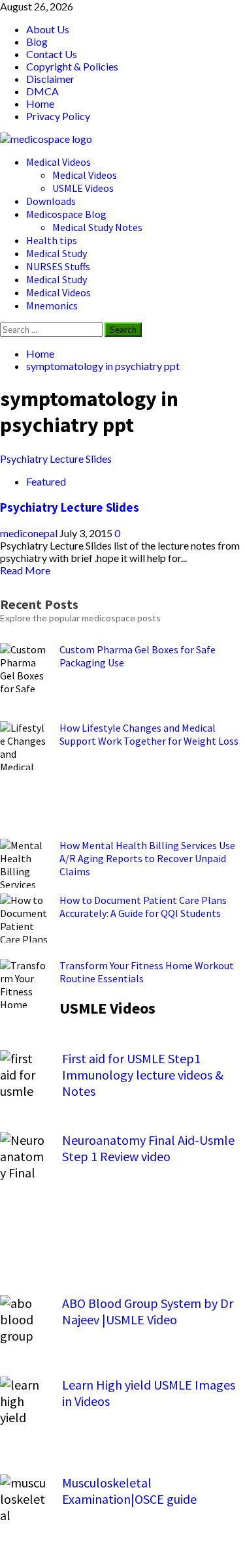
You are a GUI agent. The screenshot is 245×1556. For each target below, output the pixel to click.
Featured (46, 481)
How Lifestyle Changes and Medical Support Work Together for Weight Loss (148, 734)
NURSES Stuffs (58, 266)
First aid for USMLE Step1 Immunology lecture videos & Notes (142, 1074)
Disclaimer (50, 78)
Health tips (51, 240)
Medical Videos (58, 161)
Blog (37, 41)
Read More (25, 570)
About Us (47, 29)
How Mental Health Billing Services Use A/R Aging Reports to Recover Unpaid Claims (147, 858)
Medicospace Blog (66, 214)
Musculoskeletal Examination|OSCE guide (129, 1490)
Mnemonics (52, 305)
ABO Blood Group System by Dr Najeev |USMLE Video (147, 1311)
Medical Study (56, 253)
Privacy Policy (58, 116)
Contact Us (51, 54)
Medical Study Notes (97, 227)
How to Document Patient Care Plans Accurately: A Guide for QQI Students (143, 907)
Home (40, 103)
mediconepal (29, 533)
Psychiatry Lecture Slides (56, 458)
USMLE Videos (83, 187)
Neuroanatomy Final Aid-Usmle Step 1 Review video (148, 1148)
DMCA (42, 91)
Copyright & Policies (72, 66)
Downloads (51, 201)
